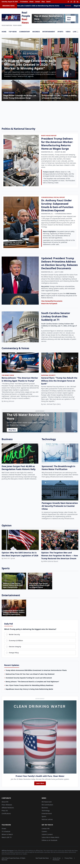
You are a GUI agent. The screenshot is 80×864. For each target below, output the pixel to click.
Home (4, 32)
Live (74, 32)
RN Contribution (47, 805)
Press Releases (7, 805)
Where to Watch (7, 834)
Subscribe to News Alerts (50, 837)
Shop (43, 2)
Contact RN (45, 829)
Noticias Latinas (47, 819)
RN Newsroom (47, 802)
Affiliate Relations (8, 808)
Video (68, 32)
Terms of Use (57, 858)
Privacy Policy (68, 858)
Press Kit (5, 811)
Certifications (6, 813)
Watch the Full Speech (49, 304)
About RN (5, 802)
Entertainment (48, 32)
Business (36, 32)
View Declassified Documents (51, 301)
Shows (31, 2)
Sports (60, 32)
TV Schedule (24, 2)
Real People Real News (42, 858)
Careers (44, 831)
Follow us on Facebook (49, 840)
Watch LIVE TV (6, 837)
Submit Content (47, 834)
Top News (13, 32)
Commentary (24, 32)
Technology (46, 811)
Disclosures (56, 860)
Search (48, 2)
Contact (37, 2)
